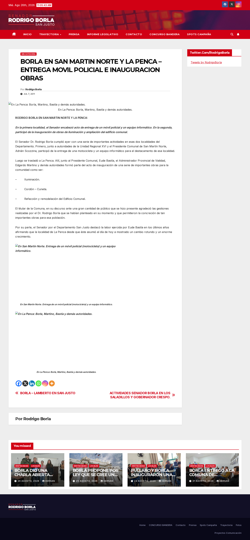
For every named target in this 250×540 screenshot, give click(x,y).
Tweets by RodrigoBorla (206, 62)
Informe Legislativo (102, 34)
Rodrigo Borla (33, 89)
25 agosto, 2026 (87, 481)
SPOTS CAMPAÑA (199, 34)
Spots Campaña (208, 525)
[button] (232, 34)
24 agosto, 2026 (145, 481)
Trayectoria (49, 34)
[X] (25, 383)
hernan (50, 481)
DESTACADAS (21, 466)
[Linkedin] (32, 383)
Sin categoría (28, 54)
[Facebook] (19, 383)
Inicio (27, 34)
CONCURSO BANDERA (164, 34)
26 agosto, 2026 (29, 481)
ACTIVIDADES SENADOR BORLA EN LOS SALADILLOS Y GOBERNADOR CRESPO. (140, 395)
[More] (52, 383)
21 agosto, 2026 (203, 481)
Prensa (74, 34)
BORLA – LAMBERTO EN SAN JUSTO (47, 393)
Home (142, 525)
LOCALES (35, 466)
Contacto (134, 34)
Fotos (238, 525)
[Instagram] (45, 383)
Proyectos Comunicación (228, 533)
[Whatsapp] (38, 383)
